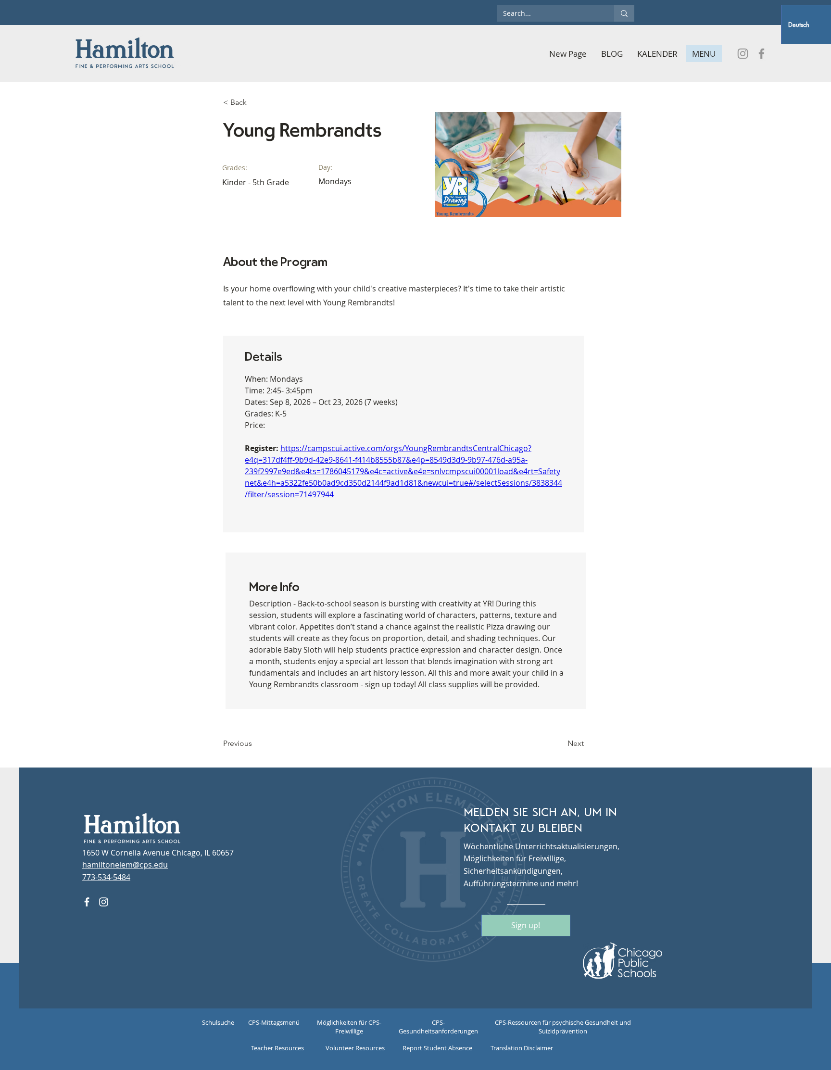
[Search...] (624, 13)
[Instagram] (743, 54)
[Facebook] (761, 54)
